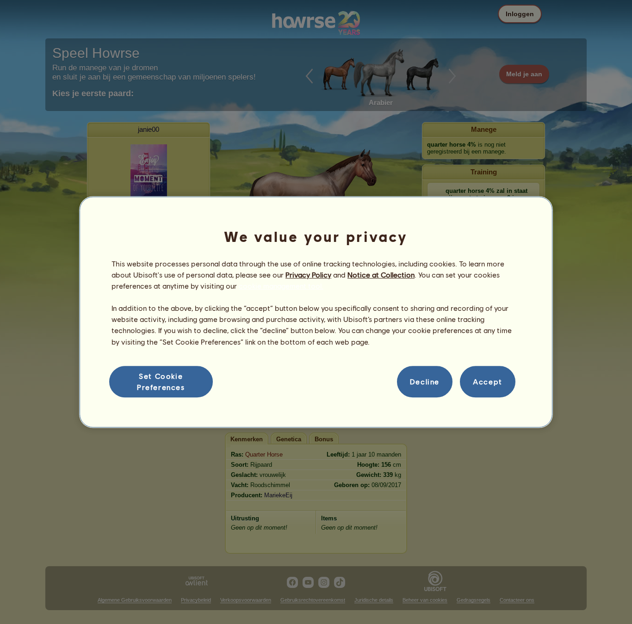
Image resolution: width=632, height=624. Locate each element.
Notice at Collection (381, 274)
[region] (316, 312)
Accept (487, 381)
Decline (425, 381)
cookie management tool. (281, 285)
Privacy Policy (308, 274)
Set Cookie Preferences (161, 381)
